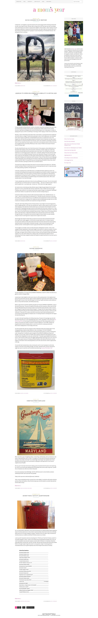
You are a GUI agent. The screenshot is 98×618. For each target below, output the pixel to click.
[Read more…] (18, 83)
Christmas (22, 601)
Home (21, 488)
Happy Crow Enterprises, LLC (50, 613)
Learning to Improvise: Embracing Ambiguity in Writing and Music (36, 94)
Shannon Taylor (74, 48)
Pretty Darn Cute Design (55, 615)
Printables (27, 601)
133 (24, 607)
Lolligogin (26, 393)
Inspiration (22, 85)
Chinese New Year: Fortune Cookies (70, 152)
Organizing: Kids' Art (68, 155)
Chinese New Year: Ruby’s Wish (70, 150)
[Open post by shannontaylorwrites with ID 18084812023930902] (74, 84)
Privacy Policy (48, 614)
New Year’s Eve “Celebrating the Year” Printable (73, 147)
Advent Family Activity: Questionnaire (36, 495)
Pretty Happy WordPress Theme (43, 615)
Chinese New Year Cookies (69, 138)
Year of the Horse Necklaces (69, 141)
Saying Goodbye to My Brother (36, 20)
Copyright (54, 614)
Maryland (29, 488)
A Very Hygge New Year (68, 160)
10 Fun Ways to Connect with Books (71, 157)
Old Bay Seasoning (35, 248)
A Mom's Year (49, 9)
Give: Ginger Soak (67, 162)
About (43, 614)
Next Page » (30, 608)
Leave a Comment (53, 85)
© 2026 (43, 613)
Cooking (22, 393)
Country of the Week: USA (46, 348)
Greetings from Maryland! (36, 401)
